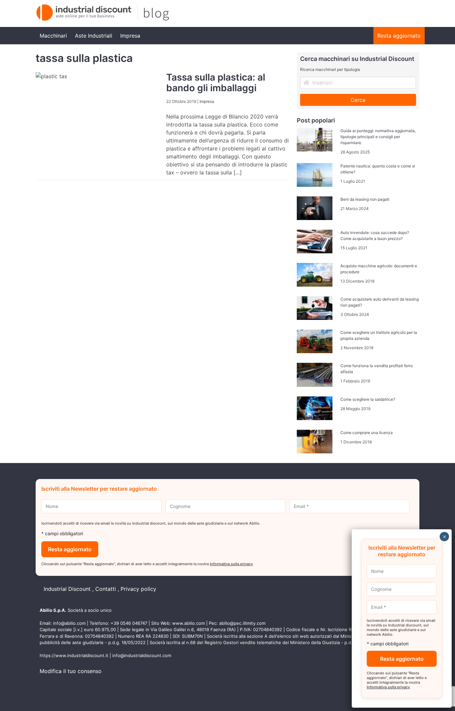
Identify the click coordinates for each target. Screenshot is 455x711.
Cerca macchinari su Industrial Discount (357, 58)
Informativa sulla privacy (231, 564)
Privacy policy (138, 589)
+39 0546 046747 (129, 623)
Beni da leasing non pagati (364, 199)
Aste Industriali (93, 35)
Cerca (357, 100)
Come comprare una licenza (366, 432)
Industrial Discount (67, 589)
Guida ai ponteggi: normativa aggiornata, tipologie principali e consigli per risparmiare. (378, 136)
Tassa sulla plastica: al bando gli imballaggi (215, 83)
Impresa (130, 35)
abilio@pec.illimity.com (242, 623)
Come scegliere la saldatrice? (367, 399)
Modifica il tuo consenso (71, 671)
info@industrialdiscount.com (141, 655)
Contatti (105, 589)
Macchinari (53, 35)
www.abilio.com (188, 623)
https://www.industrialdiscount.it (74, 655)
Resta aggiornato (399, 35)
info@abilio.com (69, 623)
